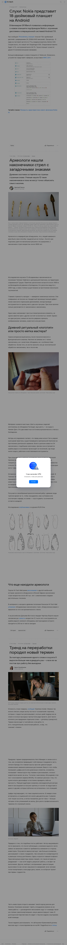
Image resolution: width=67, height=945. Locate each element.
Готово (33, 482)
